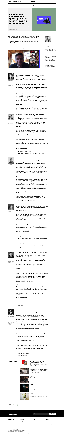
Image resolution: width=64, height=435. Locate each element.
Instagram (15, 1)
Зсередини (22, 5)
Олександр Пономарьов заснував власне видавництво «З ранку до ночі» (37, 378)
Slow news (9, 5)
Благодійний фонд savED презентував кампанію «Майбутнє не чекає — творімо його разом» (39, 370)
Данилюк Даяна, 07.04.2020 (13, 29)
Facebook (9, 1)
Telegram (20, 1)
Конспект (54, 5)
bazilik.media (28, 429)
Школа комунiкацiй (48, 424)
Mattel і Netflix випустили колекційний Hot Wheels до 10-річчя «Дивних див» (38, 362)
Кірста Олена (32, 365)
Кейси (43, 5)
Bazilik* (55, 429)
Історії (33, 5)
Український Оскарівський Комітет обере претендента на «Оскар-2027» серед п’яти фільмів (38, 387)
